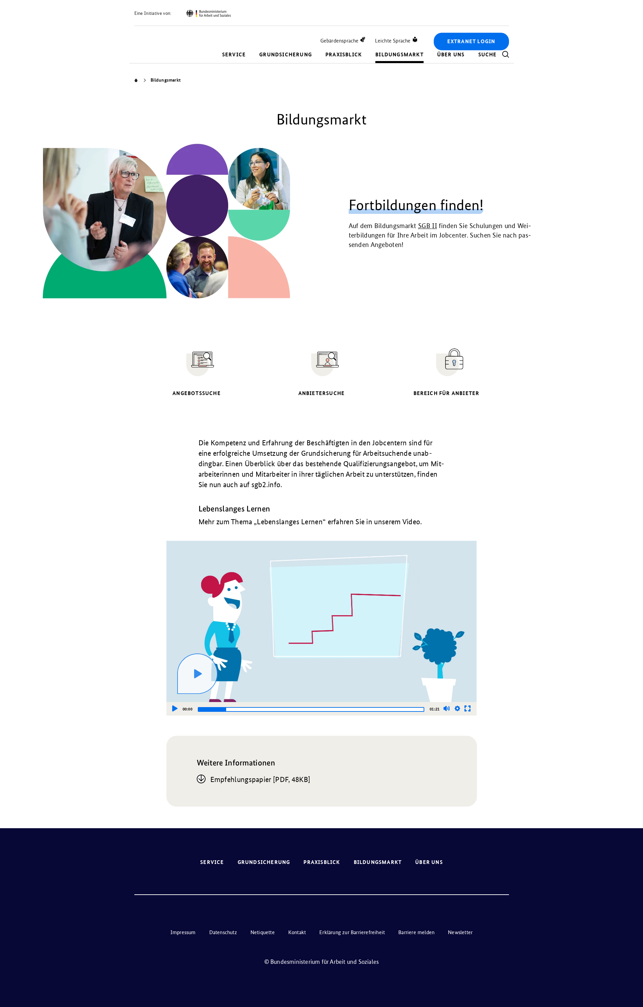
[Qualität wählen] (457, 708)
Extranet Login (471, 41)
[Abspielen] (197, 673)
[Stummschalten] (447, 708)
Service (234, 54)
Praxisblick (343, 54)
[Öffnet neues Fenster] (208, 13)
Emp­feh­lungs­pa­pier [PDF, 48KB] (260, 779)
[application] (321, 628)
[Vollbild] (467, 708)
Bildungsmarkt (399, 54)
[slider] (311, 709)
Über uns (451, 54)
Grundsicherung (285, 54)
